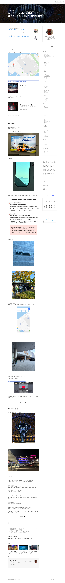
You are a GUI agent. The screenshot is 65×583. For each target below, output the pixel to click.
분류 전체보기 (45, 51)
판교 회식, (54, 165)
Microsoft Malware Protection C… (53, 469)
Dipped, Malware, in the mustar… (53, 563)
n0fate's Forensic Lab (53, 557)
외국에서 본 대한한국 (47, 136)
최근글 (43, 178)
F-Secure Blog (53, 573)
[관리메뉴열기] (63, 1)
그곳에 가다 (44, 125)
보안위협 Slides (46, 62)
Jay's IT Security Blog (53, 577)
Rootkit (45, 87)
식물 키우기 (45, 111)
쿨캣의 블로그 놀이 (11, 1)
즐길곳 (45, 131)
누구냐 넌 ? (46, 58)
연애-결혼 (44, 104)
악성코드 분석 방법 (46, 85)
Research (45, 61)
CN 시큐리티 (52, 536)
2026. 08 (49, 199)
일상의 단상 (44, 145)
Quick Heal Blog (53, 482)
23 (44, 207)
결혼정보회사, (44, 166)
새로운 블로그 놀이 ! (45, 189)
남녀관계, (54, 170)
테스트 (45, 65)
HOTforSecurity (53, 500)
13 (51, 205)
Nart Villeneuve (53, 545)
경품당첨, (49, 162)
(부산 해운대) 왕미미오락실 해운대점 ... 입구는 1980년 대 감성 (16, 528)
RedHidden (52, 492)
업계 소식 (45, 77)
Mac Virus (52, 498)
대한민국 (45, 126)
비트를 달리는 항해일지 (53, 524)
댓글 (8, 556)
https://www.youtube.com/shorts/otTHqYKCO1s (17, 381)
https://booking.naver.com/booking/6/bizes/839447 (17, 35)
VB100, (50, 166)
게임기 (45, 101)
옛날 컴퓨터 (46, 90)
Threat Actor (46, 59)
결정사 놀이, (49, 169)
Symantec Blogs (53, 474)
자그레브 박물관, (48, 163)
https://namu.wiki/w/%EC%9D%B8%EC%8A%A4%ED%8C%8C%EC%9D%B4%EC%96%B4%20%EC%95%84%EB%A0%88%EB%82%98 (23, 80)
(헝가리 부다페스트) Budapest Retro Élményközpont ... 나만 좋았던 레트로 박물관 (19, 531)
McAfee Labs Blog (53, 459)
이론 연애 (45, 106)
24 (46, 207)
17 (46, 206)
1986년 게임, (44, 174)
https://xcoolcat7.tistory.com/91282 (14, 99)
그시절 (45, 147)
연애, (49, 170)
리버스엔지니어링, (52, 161)
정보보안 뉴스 (46, 73)
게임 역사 (45, 100)
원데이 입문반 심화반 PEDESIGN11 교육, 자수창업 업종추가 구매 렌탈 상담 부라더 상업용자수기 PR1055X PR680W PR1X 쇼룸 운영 (20, 38)
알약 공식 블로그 (53, 574)
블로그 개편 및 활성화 (45, 185)
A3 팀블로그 (52, 447)
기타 (43, 152)
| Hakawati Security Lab (53, 560)
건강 (43, 103)
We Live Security (53, 454)
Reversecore (53, 544)
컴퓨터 (45, 91)
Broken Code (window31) (53, 487)
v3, (46, 169)
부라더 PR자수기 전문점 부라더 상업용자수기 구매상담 (19, 36)
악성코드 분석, (51, 167)
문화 (43, 116)
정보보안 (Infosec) (46, 71)
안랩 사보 (52, 432)
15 (54, 205)
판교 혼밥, (51, 165)
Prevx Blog (52, 491)
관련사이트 (52, 579)
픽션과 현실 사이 (46, 75)
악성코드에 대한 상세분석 (53, 424)
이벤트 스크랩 (46, 151)
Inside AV (45, 64)
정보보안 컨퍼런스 (47, 78)
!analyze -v (52, 444)
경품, (51, 163)
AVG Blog (52, 529)
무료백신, (54, 163)
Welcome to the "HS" (53, 502)
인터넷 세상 (45, 144)
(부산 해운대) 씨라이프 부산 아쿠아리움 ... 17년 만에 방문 (15, 529)
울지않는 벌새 (52, 442)
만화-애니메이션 (46, 121)
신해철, (43, 165)
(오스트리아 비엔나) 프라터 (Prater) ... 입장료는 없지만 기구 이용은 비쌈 (17, 532)
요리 (45, 115)
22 (54, 206)
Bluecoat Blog (53, 571)
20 (51, 206)
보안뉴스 (52, 497)
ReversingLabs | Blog (53, 452)
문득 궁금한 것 (44, 137)
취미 (43, 110)
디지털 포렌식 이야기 (53, 438)
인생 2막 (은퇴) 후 (45, 108)
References (46, 66)
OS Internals (46, 82)
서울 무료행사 (52, 538)
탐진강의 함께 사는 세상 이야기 (53, 548)
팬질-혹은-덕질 (46, 112)
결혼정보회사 (46, 107)
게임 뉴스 (45, 99)
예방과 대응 (45, 70)
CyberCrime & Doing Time (54, 462)
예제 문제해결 (46, 86)
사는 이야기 (44, 139)
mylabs (52, 441)
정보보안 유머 (46, 79)
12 (49, 205)
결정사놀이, (52, 169)
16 (44, 206)
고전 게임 (46, 98)
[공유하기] (11, 523)
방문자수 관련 (44, 188)
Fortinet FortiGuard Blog (53, 484)
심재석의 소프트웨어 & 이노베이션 (54, 457)
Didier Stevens (53, 506)
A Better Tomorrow (53, 539)
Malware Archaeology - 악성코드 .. (49, 56)
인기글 (46, 178)
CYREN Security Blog (54, 542)
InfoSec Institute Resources (53, 553)
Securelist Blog (53, 479)
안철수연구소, (44, 169)
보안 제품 (45, 63)
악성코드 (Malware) (47, 55)
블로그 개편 (44, 186)
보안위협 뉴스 (46, 54)
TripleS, (55, 162)
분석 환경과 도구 (46, 83)
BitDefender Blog (53, 570)
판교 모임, (52, 162)
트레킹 (45, 132)
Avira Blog (52, 568)
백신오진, (52, 166)
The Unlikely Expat (53, 550)
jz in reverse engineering (52, 449)
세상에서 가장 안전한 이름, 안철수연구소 (53, 427)
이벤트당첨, (47, 167)
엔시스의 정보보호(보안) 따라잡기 (53, 531)
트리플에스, (44, 167)
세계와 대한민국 (45, 133)
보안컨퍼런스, (50, 173)
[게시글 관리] (12, 523)
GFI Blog (52, 473)
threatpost (52, 527)
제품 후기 (46, 140)
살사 (45, 114)
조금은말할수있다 (46, 67)
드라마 (45, 118)
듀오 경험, (46, 165)
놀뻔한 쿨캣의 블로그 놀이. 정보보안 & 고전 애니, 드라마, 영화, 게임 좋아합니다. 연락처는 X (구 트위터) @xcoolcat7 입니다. (22, 562)
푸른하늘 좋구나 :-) (53, 535)
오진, (48, 165)
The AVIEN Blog (53, 514)
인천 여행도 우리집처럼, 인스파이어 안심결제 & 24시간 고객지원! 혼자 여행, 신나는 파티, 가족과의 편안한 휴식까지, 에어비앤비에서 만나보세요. (20, 31)
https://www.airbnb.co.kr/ (13, 28)
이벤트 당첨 (46, 150)
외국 (45, 127)
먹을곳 (45, 130)
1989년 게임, (44, 163)
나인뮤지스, (46, 173)
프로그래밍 (45, 95)
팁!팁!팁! (44, 94)
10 (46, 205)
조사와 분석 (44, 81)
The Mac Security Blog (53, 521)
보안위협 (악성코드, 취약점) (47, 52)
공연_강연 (45, 122)
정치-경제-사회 (46, 143)
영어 (45, 135)
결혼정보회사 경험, (44, 161)
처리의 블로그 (52, 509)
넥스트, (43, 173)
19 (49, 206)
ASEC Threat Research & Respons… (52, 435)
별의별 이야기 (52, 430)
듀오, (53, 173)
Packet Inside (53, 526)
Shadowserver (53, 489)
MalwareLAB (52, 533)
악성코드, (51, 170)
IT (43, 88)
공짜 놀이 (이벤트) (45, 148)
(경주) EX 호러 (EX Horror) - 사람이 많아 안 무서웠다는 (15, 530)
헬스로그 (52, 429)
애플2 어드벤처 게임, (45, 170)
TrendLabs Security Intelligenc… (53, 477)
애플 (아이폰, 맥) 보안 (47, 76)
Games (44, 96)
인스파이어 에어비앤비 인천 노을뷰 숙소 (16, 29)
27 (51, 207)
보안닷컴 (52, 515)
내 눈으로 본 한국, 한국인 (53, 495)
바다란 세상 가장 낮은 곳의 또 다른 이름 (53, 512)
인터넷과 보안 (52, 439)
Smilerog (52, 518)
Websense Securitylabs (52, 465)
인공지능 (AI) (46, 92)
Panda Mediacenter (53, 471)
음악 (45, 120)
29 (54, 207)
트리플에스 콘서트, (44, 162)
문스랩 (51, 445)
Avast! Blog (52, 480)
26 (49, 207)
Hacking (45, 74)
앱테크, (49, 161)
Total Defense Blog (53, 541)
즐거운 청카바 (52, 517)
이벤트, (47, 166)
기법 (45, 57)
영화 (45, 119)
